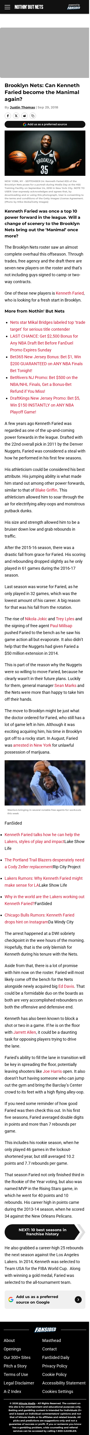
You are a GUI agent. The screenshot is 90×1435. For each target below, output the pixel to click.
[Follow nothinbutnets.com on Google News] (78, 1299)
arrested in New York (32, 745)
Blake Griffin (46, 490)
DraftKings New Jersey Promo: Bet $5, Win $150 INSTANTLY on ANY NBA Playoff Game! (45, 405)
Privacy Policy (54, 1366)
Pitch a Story (15, 1366)
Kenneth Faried (70, 293)
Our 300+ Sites (17, 1357)
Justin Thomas (22, 107)
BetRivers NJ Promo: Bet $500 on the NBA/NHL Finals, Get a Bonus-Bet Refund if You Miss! (44, 384)
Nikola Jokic (36, 618)
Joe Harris (52, 1071)
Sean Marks (65, 685)
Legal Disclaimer (19, 1383)
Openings (12, 1349)
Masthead (51, 1340)
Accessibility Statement (64, 1383)
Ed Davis (66, 986)
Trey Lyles (65, 618)
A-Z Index (12, 1391)
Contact (49, 1349)
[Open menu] (7, 7)
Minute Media (27, 1403)
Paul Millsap (61, 625)
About (9, 1340)
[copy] (33, 116)
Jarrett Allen (24, 1032)
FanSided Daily (55, 1357)
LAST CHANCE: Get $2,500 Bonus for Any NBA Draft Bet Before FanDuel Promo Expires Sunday (44, 343)
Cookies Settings (57, 1391)
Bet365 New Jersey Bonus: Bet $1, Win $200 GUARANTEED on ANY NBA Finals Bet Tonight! (46, 363)
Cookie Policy (54, 1374)
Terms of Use (16, 1374)
